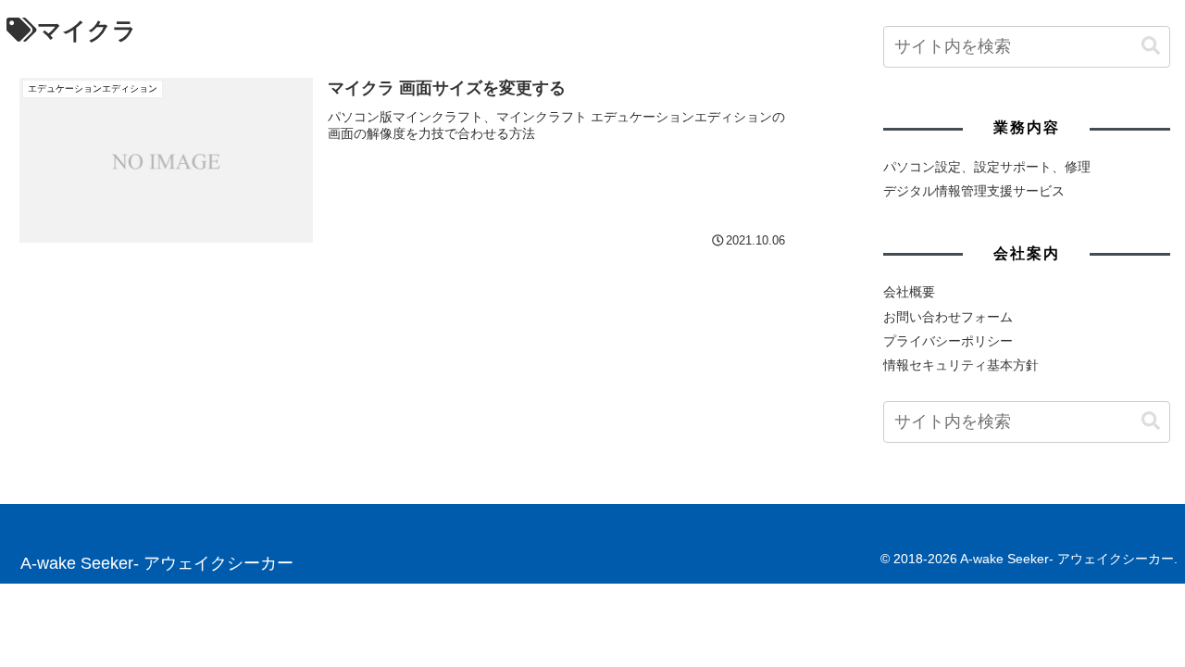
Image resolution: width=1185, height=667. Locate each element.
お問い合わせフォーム (948, 316)
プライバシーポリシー (948, 341)
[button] (1150, 46)
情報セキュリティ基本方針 (961, 365)
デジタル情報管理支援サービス (974, 190)
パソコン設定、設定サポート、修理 (987, 166)
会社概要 (909, 291)
